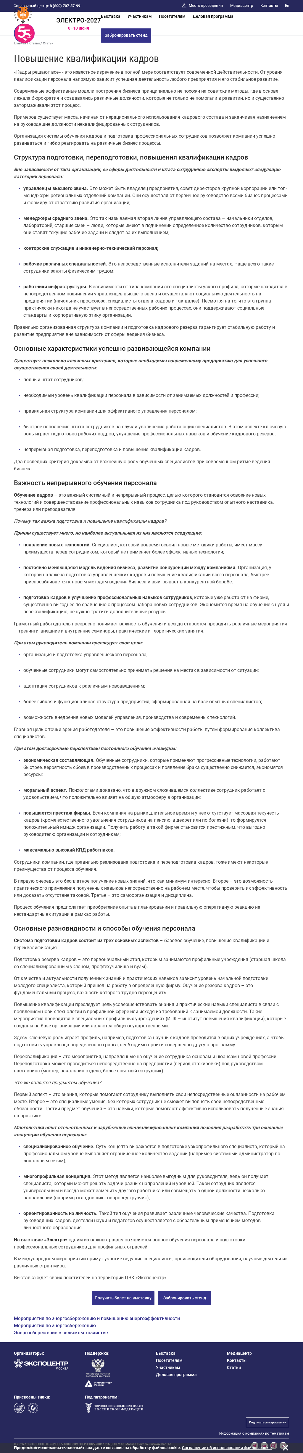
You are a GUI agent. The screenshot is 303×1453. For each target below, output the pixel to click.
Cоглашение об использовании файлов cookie (227, 1447)
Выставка (110, 16)
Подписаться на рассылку (267, 1422)
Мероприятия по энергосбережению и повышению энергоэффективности (97, 1318)
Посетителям (172, 16)
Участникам (140, 16)
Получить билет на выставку (123, 1298)
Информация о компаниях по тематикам (254, 1433)
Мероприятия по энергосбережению (55, 1325)
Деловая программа (213, 16)
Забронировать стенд (126, 35)
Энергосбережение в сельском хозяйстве (61, 1332)
